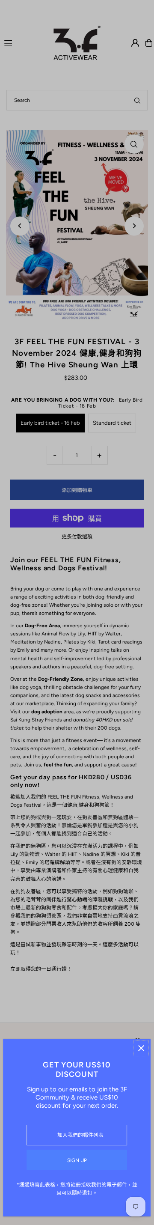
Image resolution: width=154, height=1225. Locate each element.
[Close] (141, 1048)
